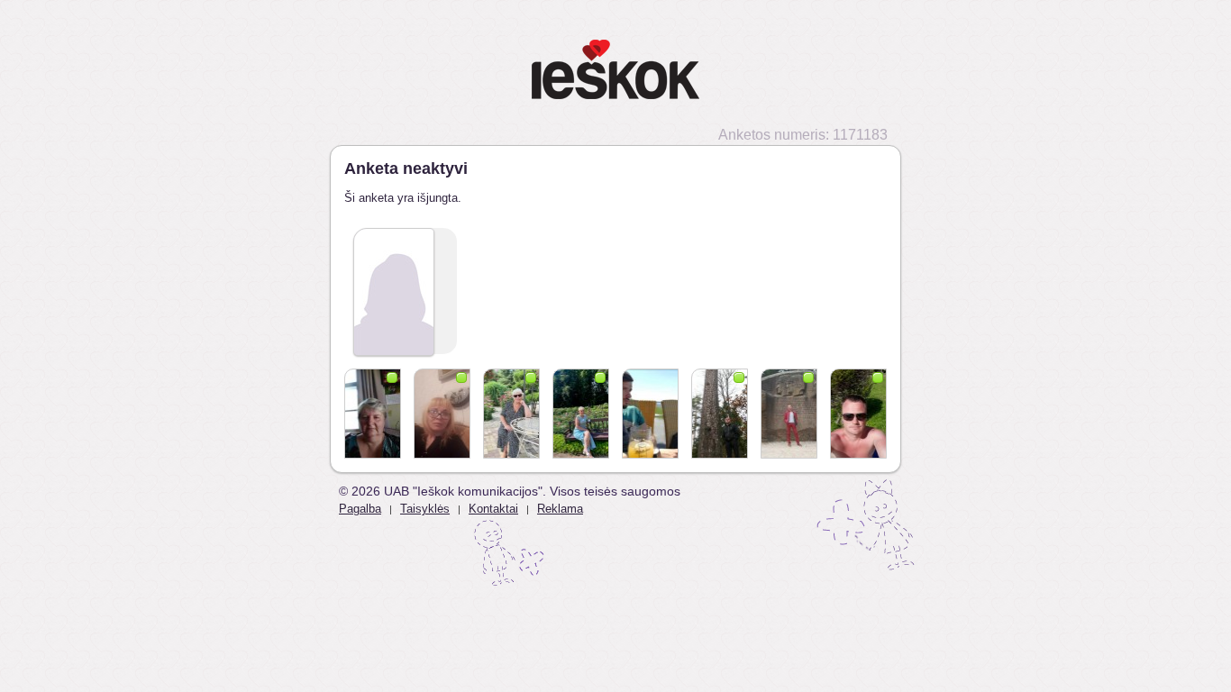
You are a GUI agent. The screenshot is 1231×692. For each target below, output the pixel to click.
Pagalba (360, 508)
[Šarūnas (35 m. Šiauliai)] (650, 414)
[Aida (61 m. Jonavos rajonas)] (580, 414)
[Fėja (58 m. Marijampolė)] (442, 414)
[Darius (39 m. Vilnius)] (789, 414)
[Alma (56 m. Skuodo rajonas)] (372, 414)
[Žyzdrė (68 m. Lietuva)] (511, 414)
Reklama (560, 508)
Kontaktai (493, 508)
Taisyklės (425, 508)
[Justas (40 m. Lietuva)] (719, 414)
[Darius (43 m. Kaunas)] (858, 414)
